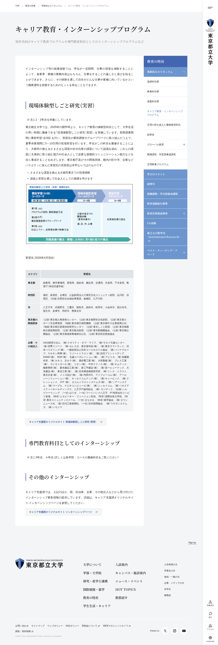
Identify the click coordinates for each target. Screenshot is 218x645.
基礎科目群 (153, 81)
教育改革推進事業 (157, 213)
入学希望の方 (170, 564)
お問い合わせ (22, 626)
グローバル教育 (155, 144)
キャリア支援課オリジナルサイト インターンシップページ (60, 512)
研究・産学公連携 (95, 581)
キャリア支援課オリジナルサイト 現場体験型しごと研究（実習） (63, 421)
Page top (192, 542)
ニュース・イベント (129, 581)
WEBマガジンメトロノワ (115, 626)
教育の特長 (155, 61)
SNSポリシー (72, 626)
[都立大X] (165, 630)
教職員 (167, 595)
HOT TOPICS (125, 589)
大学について (92, 564)
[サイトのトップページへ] (210, 41)
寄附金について (89, 626)
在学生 (167, 589)
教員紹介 (121, 598)
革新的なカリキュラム (160, 72)
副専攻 (150, 134)
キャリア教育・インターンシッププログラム (165, 113)
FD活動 (151, 223)
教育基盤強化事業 (157, 203)
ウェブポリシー (55, 626)
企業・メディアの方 (174, 583)
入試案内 (121, 564)
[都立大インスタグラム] (174, 630)
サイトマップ (38, 626)
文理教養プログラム (158, 164)
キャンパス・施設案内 (130, 573)
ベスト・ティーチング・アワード (162, 252)
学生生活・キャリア (97, 606)
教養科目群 (153, 91)
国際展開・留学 (94, 589)
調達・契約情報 (23, 631)
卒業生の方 (169, 571)
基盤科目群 (153, 101)
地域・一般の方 (172, 577)
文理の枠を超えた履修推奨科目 (164, 124)
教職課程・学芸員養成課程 (161, 154)
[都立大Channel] (184, 630)
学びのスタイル (156, 174)
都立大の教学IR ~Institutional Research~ (164, 235)
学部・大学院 (92, 573)
